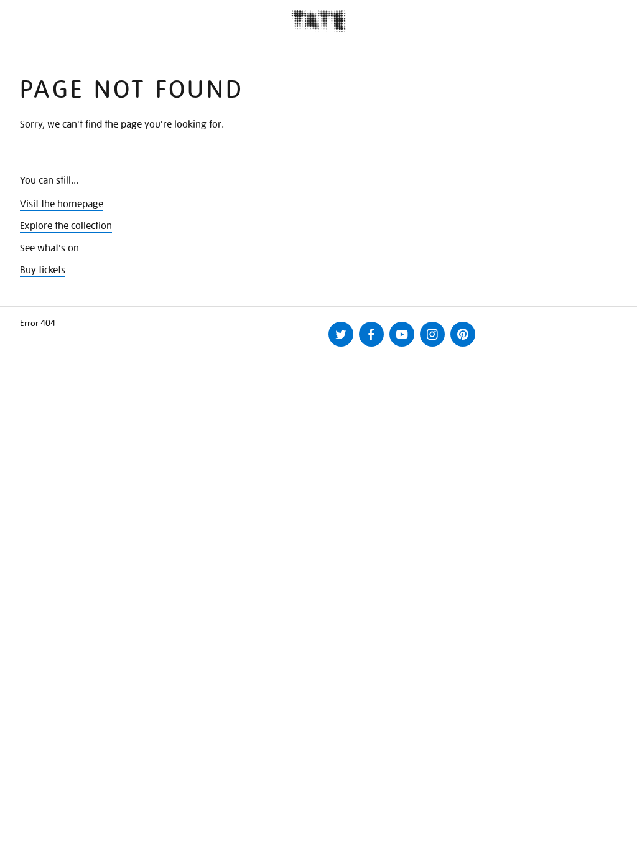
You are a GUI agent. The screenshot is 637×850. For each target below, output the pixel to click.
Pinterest (462, 334)
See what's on (49, 248)
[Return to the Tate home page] (318, 21)
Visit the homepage (61, 204)
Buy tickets (42, 270)
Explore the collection (66, 226)
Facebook (371, 334)
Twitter (340, 334)
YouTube (401, 334)
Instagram (432, 334)
